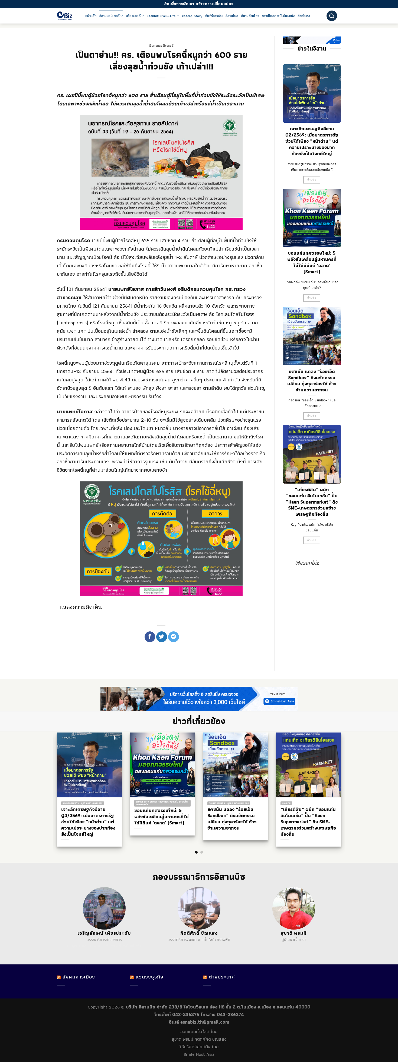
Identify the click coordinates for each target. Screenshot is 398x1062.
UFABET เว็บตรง (103, 946)
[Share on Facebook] (150, 636)
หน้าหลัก (91, 16)
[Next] (345, 778)
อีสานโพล (232, 16)
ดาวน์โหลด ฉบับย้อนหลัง (278, 16)
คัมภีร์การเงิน (214, 16)
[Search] (332, 16)
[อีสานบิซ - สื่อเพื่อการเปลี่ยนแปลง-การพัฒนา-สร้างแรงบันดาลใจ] (67, 16)
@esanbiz (307, 562)
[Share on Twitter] (161, 636)
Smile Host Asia (199, 1054)
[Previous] (53, 778)
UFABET (74, 946)
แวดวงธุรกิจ (149, 977)
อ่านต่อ (311, 179)
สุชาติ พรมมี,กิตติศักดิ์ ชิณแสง (199, 1039)
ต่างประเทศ (222, 977)
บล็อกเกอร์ (133, 16)
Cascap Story (192, 16)
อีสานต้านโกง (250, 16)
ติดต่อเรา (304, 16)
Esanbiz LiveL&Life (161, 16)
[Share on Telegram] (173, 636)
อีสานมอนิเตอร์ (109, 16)
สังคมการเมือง (79, 977)
